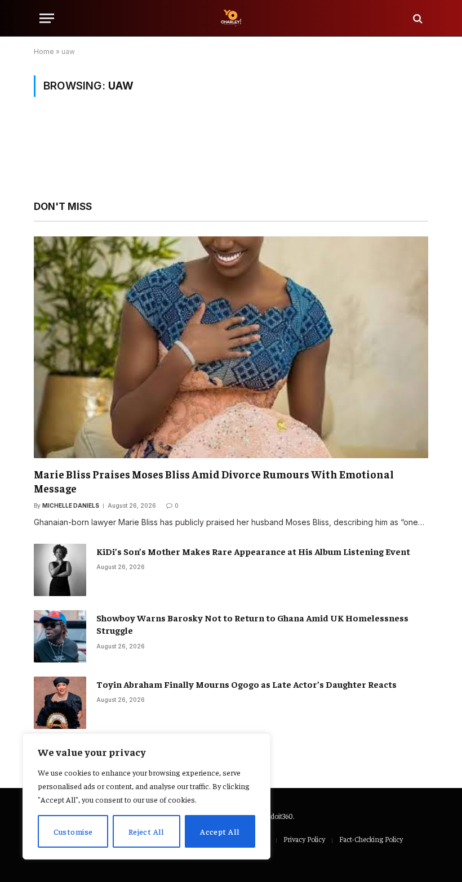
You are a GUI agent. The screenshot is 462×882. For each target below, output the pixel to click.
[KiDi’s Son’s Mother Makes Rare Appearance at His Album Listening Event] (60, 570)
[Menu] (46, 18)
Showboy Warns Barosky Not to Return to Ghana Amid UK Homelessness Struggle (252, 624)
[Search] (417, 18)
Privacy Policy (304, 839)
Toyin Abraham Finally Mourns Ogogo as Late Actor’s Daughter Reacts (246, 684)
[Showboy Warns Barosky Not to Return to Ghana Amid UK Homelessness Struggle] (60, 636)
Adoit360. (280, 816)
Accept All (219, 831)
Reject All (146, 831)
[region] (146, 796)
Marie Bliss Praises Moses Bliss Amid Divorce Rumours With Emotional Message (214, 481)
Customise (73, 831)
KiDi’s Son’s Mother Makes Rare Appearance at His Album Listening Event (253, 551)
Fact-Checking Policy (371, 839)
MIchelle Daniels (70, 505)
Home (44, 51)
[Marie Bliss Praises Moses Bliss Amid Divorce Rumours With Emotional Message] (231, 347)
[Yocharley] (231, 18)
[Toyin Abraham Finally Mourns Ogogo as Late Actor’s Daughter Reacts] (60, 703)
